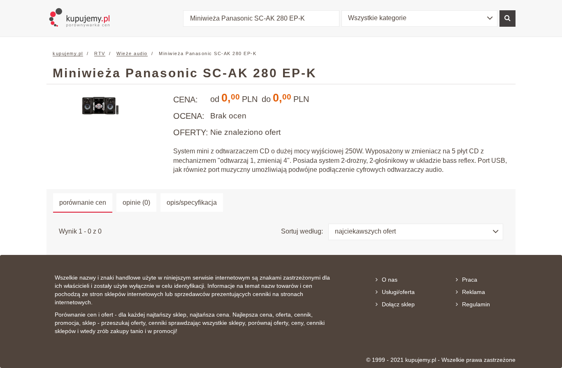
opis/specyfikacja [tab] (192, 202)
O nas (389, 279)
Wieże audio (132, 53)
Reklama (473, 292)
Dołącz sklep (398, 304)
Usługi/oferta (398, 292)
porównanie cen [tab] (82, 202)
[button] (419, 18)
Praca (469, 279)
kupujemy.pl (68, 53)
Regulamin (476, 304)
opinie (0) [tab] (136, 202)
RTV (99, 53)
